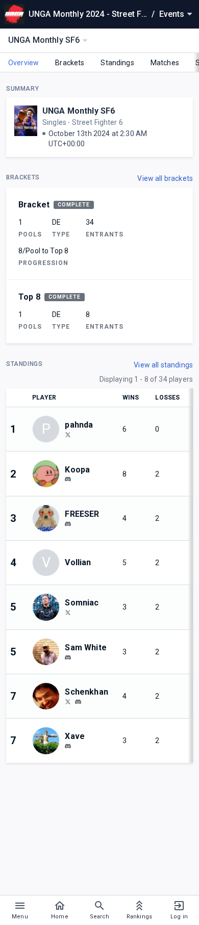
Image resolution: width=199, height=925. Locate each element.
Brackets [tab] (69, 63)
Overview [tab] (23, 63)
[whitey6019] (68, 657)
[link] (68, 479)
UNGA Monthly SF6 (78, 111)
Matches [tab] (165, 63)
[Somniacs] (68, 612)
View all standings (163, 365)
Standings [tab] (117, 63)
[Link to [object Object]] (48, 473)
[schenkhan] (78, 701)
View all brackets (165, 178)
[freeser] (68, 523)
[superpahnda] (68, 434)
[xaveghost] (68, 746)
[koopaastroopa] (68, 479)
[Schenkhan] (68, 701)
